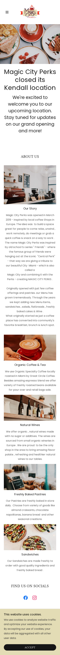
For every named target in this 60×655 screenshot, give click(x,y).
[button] (8, 12)
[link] (30, 12)
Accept (30, 647)
